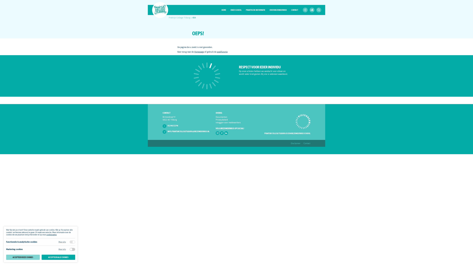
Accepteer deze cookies (23, 257)
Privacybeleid (222, 120)
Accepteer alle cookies (58, 257)
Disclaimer (295, 143)
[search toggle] (318, 10)
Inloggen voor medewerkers (228, 122)
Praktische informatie (255, 10)
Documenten (221, 117)
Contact (294, 10)
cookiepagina (51, 235)
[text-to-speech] (305, 10)
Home (223, 10)
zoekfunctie (222, 52)
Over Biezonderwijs (278, 10)
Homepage (199, 52)
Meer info (62, 242)
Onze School (236, 10)
